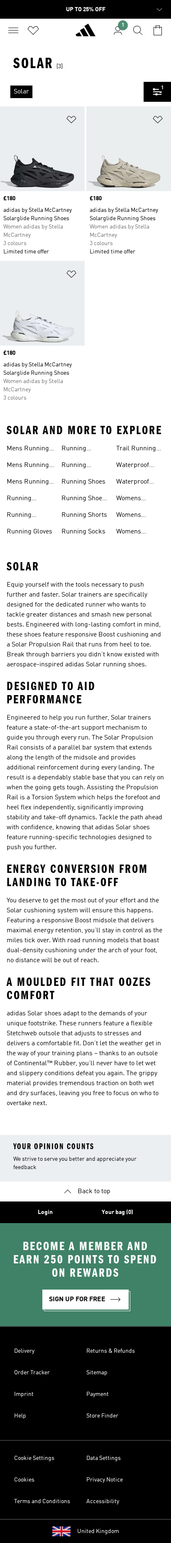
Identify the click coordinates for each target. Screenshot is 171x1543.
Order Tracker (32, 1373)
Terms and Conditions (42, 1501)
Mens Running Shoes (28, 466)
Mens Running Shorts (28, 483)
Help (20, 1416)
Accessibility (102, 1501)
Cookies (24, 1480)
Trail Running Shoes (136, 449)
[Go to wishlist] (33, 30)
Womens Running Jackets (128, 499)
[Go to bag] (158, 30)
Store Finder (102, 1416)
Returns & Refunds (110, 1351)
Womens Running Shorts (139, 532)
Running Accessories (24, 499)
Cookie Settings (34, 1458)
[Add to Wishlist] (71, 121)
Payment (97, 1394)
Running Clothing (19, 516)
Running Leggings (74, 466)
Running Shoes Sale (83, 499)
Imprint (24, 1394)
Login (45, 1212)
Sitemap (96, 1373)
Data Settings (103, 1458)
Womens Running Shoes (138, 516)
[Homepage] (85, 34)
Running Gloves (29, 531)
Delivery (24, 1351)
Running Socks (83, 531)
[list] (72, 91)
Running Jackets (73, 449)
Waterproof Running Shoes (138, 483)
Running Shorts (84, 515)
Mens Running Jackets (28, 449)
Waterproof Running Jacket (138, 466)
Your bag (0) (117, 1212)
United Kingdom (98, 1531)
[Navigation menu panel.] (13, 30)
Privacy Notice (104, 1480)
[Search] (138, 30)
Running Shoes (83, 482)
